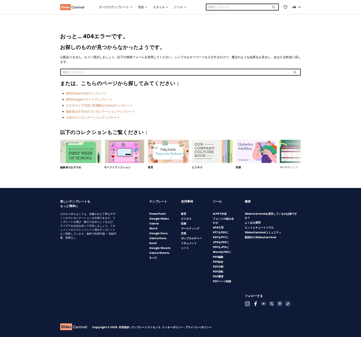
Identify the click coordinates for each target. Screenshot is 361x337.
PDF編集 (218, 257)
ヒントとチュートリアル (259, 227)
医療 (238, 167)
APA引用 (218, 227)
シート (185, 248)
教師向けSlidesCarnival (260, 237)
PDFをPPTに (221, 237)
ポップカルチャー (191, 238)
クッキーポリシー (173, 327)
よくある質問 (253, 222)
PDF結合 (218, 262)
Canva (154, 223)
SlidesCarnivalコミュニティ (263, 232)
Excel (153, 243)
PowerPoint (157, 214)
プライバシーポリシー (198, 327)
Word (153, 228)
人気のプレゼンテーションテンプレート (93, 117)
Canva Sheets (159, 253)
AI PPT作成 (220, 214)
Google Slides (159, 219)
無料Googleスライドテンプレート (89, 99)
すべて (153, 258)
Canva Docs (157, 238)
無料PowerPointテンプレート (86, 93)
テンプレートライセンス (146, 327)
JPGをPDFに (221, 242)
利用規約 (124, 327)
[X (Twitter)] (271, 303)
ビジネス (197, 167)
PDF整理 (218, 276)
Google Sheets (160, 248)
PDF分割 (218, 267)
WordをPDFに (222, 252)
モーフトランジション (117, 167)
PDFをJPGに (221, 247)
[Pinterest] (279, 303)
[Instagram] (247, 303)
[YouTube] (263, 303)
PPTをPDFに (221, 232)
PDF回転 (218, 271)
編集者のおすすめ (70, 167)
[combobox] (242, 7)
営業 (183, 233)
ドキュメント (189, 243)
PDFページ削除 (222, 281)
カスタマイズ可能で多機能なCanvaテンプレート (99, 105)
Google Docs (158, 233)
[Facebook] (255, 303)
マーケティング (289, 167)
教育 (150, 167)
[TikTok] (287, 303)
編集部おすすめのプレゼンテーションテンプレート (100, 111)
